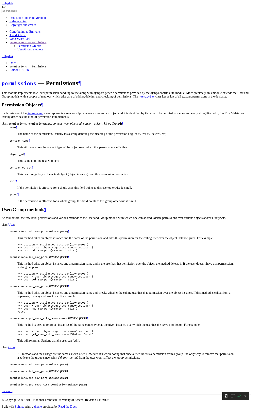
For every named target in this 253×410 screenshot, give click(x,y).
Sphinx (19, 406)
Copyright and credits (22, 25)
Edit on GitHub (19, 70)
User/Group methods (30, 49)
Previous (7, 391)
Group (12, 347)
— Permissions (27, 42)
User (11, 224)
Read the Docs (67, 406)
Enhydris (7, 3)
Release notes (17, 21)
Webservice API (19, 38)
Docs (12, 62)
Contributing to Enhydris (25, 31)
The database (17, 35)
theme (38, 406)
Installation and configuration (27, 17)
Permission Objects (29, 45)
